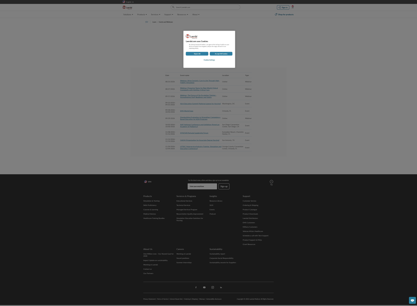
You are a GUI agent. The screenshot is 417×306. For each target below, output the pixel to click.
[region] (209, 49)
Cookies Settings (209, 60)
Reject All (197, 54)
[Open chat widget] (412, 300)
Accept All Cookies (221, 54)
